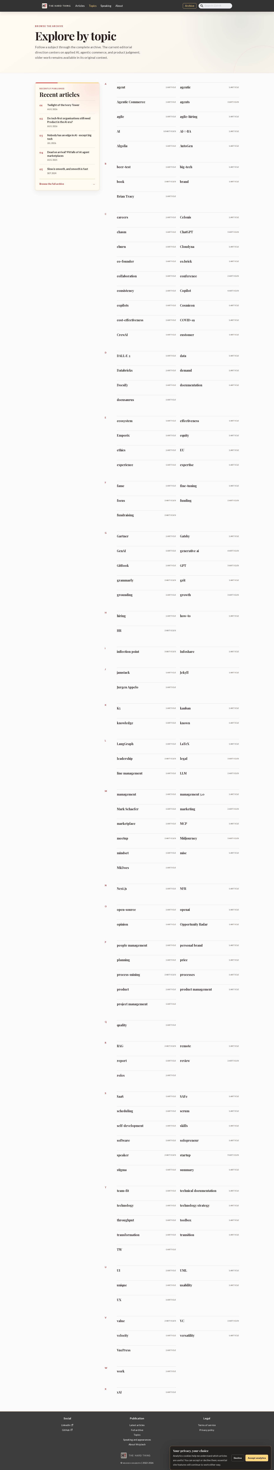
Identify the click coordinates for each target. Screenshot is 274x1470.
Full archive (137, 1430)
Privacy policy (206, 1430)
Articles (80, 5)
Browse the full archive (67, 183)
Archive (189, 5)
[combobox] (215, 6)
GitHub (66, 1430)
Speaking (106, 5)
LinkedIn (65, 1425)
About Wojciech (137, 1444)
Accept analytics (257, 1458)
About (119, 5)
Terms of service (207, 1425)
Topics (93, 5)
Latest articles (137, 1425)
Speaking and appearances (137, 1439)
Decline (238, 1458)
